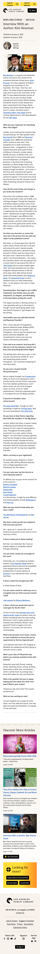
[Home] (13, 10)
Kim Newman (8, 75)
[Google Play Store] (35, 941)
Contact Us (20, 913)
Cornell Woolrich (9, 495)
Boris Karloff (8, 137)
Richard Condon (9, 487)
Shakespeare (31, 500)
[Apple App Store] (32, 941)
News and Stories (12, 20)
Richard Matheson (23, 600)
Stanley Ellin (8, 490)
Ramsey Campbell (10, 484)
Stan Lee (10, 502)
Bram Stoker (8, 492)
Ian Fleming (16, 563)
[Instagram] (8, 938)
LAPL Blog (13, 118)
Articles (30, 20)
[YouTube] (11, 938)
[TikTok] (15, 938)
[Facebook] (4, 938)
